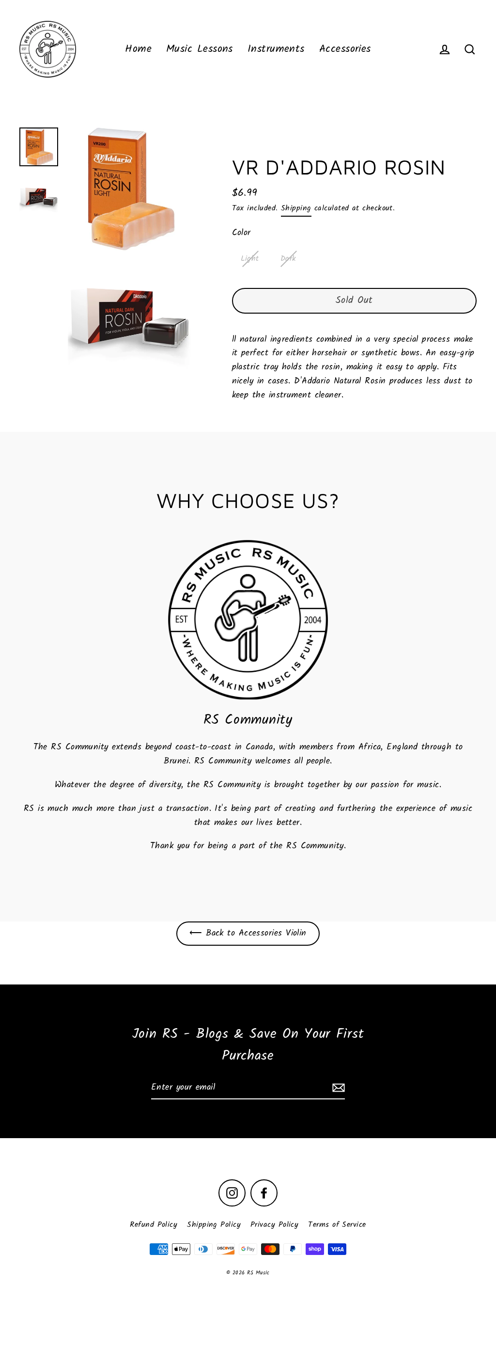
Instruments (276, 49)
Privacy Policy (274, 1225)
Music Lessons (199, 49)
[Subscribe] (337, 1088)
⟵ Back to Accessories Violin (248, 933)
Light (250, 259)
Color (241, 233)
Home (138, 49)
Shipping (296, 208)
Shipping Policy (214, 1225)
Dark (288, 259)
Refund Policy (153, 1225)
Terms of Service (337, 1225)
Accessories (345, 49)
